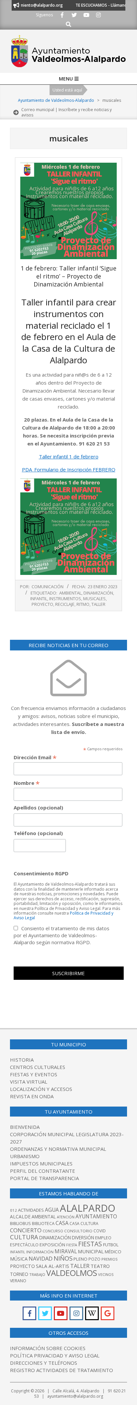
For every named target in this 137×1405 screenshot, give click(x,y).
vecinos (106, 1274)
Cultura (24, 1237)
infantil (38, 599)
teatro (100, 1266)
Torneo (19, 1274)
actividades (31, 1210)
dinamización (98, 593)
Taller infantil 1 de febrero (68, 456)
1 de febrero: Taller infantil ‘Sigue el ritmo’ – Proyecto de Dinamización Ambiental (68, 276)
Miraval (66, 1251)
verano (18, 1281)
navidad (41, 1258)
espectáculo (24, 1245)
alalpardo (87, 1208)
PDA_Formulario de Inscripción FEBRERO (68, 469)
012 (13, 1210)
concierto (26, 1230)
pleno (80, 1259)
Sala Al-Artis (52, 1266)
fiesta (71, 1245)
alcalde (20, 1216)
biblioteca (43, 1223)
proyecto (42, 604)
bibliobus (20, 1223)
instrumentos (65, 599)
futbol (110, 1245)
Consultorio (78, 1230)
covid (99, 1231)
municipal (91, 1251)
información (40, 1251)
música (19, 1259)
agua (52, 1209)
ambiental (70, 593)
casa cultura (83, 1223)
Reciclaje (64, 604)
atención (65, 1216)
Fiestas (90, 1244)
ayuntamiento (96, 1216)
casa (62, 1223)
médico (113, 1252)
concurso (53, 1230)
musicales (94, 599)
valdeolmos (71, 1272)
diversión (83, 1238)
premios (109, 1259)
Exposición (52, 1245)
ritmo (82, 604)
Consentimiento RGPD (41, 873)
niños (63, 1258)
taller (98, 604)
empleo (103, 1238)
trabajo (37, 1274)
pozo (94, 1259)
